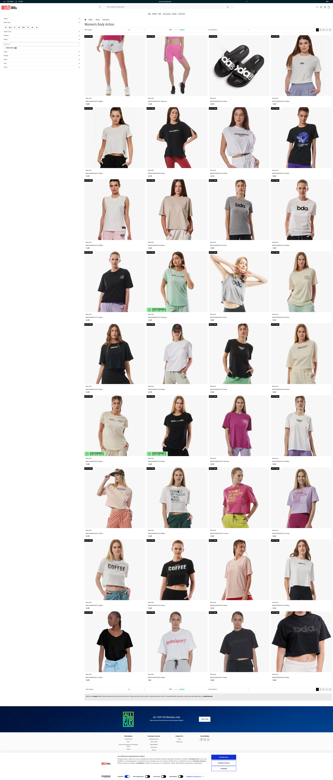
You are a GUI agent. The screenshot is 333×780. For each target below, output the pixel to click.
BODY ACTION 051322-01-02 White (156, 533)
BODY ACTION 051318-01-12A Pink (218, 605)
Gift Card (154, 750)
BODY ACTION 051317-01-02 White (156, 389)
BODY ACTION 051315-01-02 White (280, 245)
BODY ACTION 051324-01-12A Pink (94, 533)
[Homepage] (85, 20)
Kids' (159, 14)
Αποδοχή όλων (223, 757)
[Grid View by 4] (182, 29)
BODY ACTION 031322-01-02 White (94, 101)
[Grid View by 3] (176, 29)
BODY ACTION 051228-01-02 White (156, 677)
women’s (95, 696)
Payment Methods (154, 744)
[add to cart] (328, 7)
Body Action (106, 20)
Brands (174, 14)
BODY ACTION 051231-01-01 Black (94, 677)
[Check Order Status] (325, 7)
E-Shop (179, 739)
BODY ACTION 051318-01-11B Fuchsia (219, 461)
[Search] (228, 7)
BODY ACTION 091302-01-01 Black (218, 101)
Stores (128, 741)
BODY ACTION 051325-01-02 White (94, 605)
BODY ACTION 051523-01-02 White (280, 101)
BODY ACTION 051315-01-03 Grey (218, 245)
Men (149, 14)
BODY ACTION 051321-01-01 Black (218, 389)
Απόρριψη (224, 768)
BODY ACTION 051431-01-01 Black (280, 173)
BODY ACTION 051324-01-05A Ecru (280, 389)
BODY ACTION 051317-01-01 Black (94, 317)
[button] (100, 7)
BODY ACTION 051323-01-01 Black (156, 461)
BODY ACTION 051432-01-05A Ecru (156, 245)
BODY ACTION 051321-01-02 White (280, 461)
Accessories (167, 14)
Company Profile (128, 739)
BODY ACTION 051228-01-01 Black (218, 677)
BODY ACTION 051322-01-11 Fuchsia (219, 533)
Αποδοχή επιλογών (224, 763)
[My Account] (321, 7)
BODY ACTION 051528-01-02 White (94, 173)
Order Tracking (153, 741)
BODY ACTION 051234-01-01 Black (280, 677)
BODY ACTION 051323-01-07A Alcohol (157, 317)
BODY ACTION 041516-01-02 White (94, 245)
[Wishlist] (317, 7)
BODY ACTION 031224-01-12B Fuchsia (157, 101)
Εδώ (178, 763)
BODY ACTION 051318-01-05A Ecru (280, 317)
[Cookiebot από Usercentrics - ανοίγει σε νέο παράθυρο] (106, 776)
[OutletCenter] (9, 7)
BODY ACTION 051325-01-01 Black (156, 605)
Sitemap (128, 749)
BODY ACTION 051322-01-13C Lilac (280, 533)
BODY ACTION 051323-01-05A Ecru (94, 461)
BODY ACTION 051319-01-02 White (280, 605)
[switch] (147, 776)
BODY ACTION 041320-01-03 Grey (218, 317)
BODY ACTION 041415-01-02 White (218, 173)
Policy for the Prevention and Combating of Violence (128, 745)
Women (154, 14)
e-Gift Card (181, 14)
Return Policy (154, 747)
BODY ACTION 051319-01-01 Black (94, 389)
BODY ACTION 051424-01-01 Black (156, 173)
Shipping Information (153, 739)
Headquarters (179, 741)
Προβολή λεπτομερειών (193, 776)
